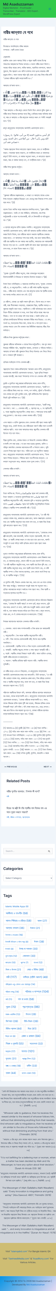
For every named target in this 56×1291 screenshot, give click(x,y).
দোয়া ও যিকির (35, 969)
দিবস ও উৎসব (13, 969)
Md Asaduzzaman (18, 4)
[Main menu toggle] (50, 9)
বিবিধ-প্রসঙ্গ (14, 1028)
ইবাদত (35, 928)
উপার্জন (9, 949)
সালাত (28, 1051)
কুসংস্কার (11, 956)
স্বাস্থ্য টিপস (28, 1058)
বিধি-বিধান (31, 1021)
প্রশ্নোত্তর (26, 817)
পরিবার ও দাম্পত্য (15, 817)
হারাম (11, 1072)
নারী (8, 796)
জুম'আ (24, 962)
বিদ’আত (12, 1021)
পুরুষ (11, 1006)
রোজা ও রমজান (31, 1035)
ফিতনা (31, 1014)
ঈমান (39, 941)
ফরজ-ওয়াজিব (13, 1014)
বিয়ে (32, 1028)
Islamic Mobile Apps (17, 906)
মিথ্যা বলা (10, 1036)
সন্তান (10, 1051)
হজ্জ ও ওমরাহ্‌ (13, 1065)
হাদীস (32, 1065)
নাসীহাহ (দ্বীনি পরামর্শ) (35, 977)
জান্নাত (11, 962)
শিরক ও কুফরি (15, 1043)
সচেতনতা (36, 1043)
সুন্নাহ (11, 1058)
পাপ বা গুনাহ (26, 999)
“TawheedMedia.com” (19, 1258)
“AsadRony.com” (41, 1258)
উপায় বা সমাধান (28, 948)
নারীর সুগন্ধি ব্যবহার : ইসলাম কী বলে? (23, 791)
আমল (42, 920)
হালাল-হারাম (29, 1073)
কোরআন (29, 955)
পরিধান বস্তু (12, 991)
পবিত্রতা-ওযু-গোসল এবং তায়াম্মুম (20, 984)
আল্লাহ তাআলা (15, 927)
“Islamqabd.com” (19, 1251)
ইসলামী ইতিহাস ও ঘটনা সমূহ (16, 941)
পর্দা (9, 999)
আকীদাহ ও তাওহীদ (17, 913)
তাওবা (38, 962)
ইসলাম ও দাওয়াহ (14, 934)
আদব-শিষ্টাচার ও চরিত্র (18, 920)
